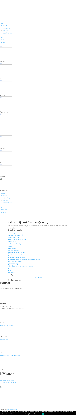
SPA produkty (12, 248)
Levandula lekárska (13, 237)
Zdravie (10, 268)
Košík (3, 37)
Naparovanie (12, 242)
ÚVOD (3, 23)
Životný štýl (11, 272)
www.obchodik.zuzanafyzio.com (10, 355)
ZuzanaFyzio (4, 339)
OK (43, 414)
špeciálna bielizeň (13, 250)
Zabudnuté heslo (8, 33)
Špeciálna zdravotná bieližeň (16, 253)
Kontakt (3, 42)
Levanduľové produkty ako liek (17, 239)
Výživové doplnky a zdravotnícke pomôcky (20, 266)
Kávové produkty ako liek (15, 235)
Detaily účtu (6, 30)
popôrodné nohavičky (14, 244)
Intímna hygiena (13, 233)
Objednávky (6, 28)
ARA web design (12, 409)
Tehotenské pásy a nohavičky (17, 257)
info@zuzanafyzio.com (7, 325)
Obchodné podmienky (7, 380)
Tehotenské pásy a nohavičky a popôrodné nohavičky (24, 259)
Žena (9, 270)
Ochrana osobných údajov (8, 382)
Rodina (10, 246)
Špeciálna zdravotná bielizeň (16, 255)
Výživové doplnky (13, 264)
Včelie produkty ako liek (15, 261)
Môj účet (4, 26)
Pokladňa (4, 40)
